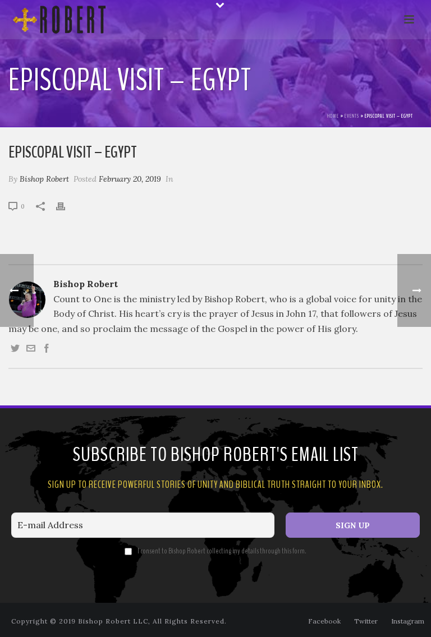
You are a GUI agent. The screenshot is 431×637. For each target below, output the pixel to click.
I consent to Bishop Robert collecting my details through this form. (221, 551)
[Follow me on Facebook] (46, 349)
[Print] (66, 205)
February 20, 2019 (130, 179)
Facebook (324, 621)
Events (352, 116)
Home (333, 116)
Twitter (366, 621)
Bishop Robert (44, 179)
